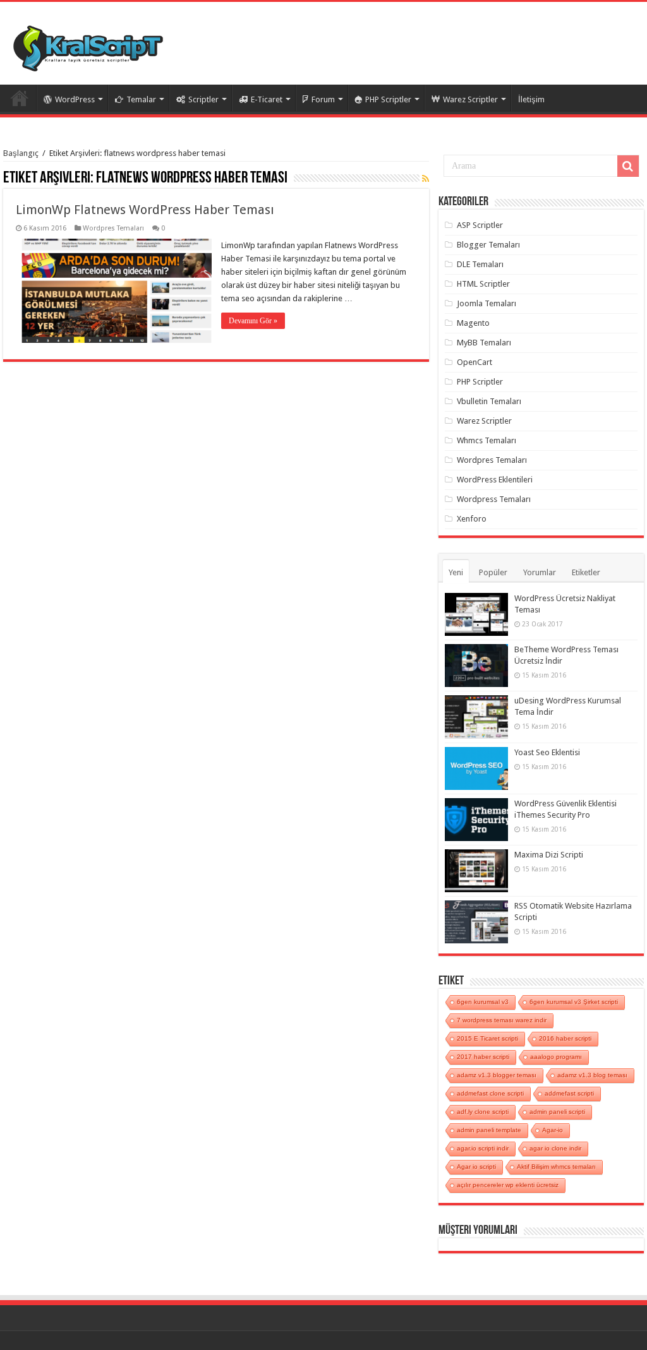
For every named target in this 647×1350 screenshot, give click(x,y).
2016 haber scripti (565, 1038)
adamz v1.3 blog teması (592, 1075)
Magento (473, 323)
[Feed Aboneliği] (425, 179)
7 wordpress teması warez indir (502, 1020)
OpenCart (474, 362)
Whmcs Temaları (486, 440)
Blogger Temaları (488, 244)
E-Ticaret (266, 99)
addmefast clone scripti (490, 1093)
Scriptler (203, 99)
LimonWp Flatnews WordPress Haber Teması (145, 209)
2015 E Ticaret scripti (487, 1038)
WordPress (75, 99)
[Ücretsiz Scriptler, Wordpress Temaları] (88, 45)
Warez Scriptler (470, 99)
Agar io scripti (476, 1166)
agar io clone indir (555, 1148)
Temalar (141, 99)
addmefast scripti (569, 1093)
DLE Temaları (480, 264)
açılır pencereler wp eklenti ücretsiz (508, 1184)
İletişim (531, 99)
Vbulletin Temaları (489, 401)
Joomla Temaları (486, 303)
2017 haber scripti (483, 1056)
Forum (323, 99)
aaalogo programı (556, 1056)
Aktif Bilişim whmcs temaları (556, 1166)
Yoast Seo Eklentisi (547, 752)
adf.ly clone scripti (483, 1111)
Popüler (493, 572)
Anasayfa (19, 98)
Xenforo (472, 518)
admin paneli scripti (557, 1111)
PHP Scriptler (388, 99)
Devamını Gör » (253, 320)
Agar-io (552, 1129)
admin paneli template (489, 1129)
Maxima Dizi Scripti (548, 854)
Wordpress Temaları (494, 499)
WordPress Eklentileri (495, 479)
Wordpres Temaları (113, 228)
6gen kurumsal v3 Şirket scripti (573, 1001)
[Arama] (628, 166)
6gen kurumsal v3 (483, 1001)
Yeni (456, 572)
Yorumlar (539, 572)
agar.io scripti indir (483, 1148)
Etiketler (586, 572)
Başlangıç (21, 153)
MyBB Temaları (484, 342)
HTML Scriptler (483, 284)
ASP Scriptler (480, 225)
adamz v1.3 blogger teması (496, 1075)
